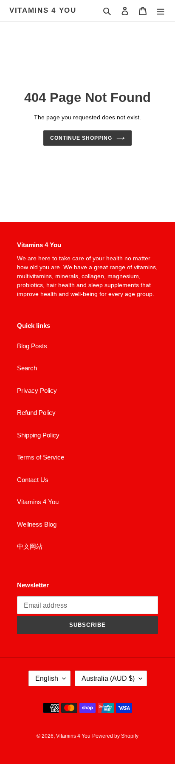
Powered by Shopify (115, 736)
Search (27, 368)
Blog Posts (32, 346)
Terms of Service (40, 457)
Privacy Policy (37, 390)
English (46, 678)
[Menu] (160, 11)
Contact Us (32, 479)
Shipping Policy (38, 435)
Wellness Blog (36, 524)
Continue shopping (81, 138)
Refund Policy (36, 412)
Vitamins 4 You (42, 10)
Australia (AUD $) (108, 678)
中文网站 (29, 546)
